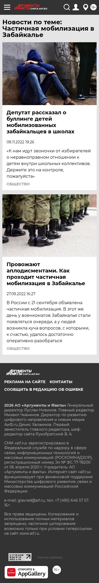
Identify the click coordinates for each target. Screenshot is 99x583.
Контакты (61, 381)
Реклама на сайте (24, 381)
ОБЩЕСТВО (18, 184)
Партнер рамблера (49, 557)
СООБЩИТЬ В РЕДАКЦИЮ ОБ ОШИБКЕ (43, 389)
